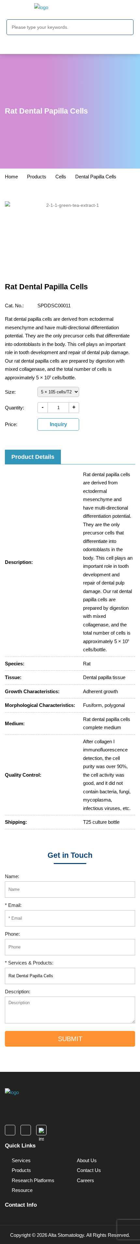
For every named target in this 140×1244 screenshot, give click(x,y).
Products (36, 176)
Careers (85, 1180)
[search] (126, 28)
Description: (17, 991)
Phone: (12, 934)
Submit (70, 1038)
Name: (12, 876)
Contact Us (88, 1170)
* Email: (13, 905)
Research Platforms (32, 1180)
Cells (60, 176)
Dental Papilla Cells (95, 176)
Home (11, 176)
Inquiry (58, 424)
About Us (86, 1160)
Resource (21, 1190)
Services (20, 1160)
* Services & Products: (29, 962)
